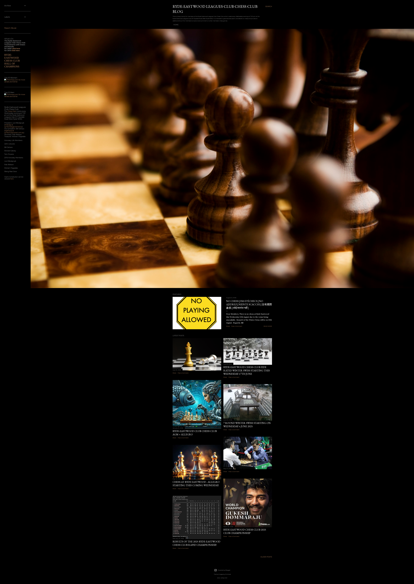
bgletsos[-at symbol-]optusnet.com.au (14, 132)
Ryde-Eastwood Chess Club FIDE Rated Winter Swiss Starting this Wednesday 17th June (246, 370)
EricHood (228, 574)
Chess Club (12, 111)
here (12, 179)
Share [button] (228, 326)
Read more (268, 326)
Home (176, 25)
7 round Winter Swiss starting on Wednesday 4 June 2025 (247, 424)
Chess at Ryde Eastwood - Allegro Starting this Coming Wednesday (196, 483)
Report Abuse (10, 28)
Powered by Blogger (224, 570)
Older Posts (266, 557)
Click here (16, 49)
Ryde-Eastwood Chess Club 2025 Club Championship (244, 531)
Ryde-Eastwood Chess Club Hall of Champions (12, 60)
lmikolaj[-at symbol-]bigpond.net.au (13, 126)
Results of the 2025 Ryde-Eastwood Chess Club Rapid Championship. (196, 543)
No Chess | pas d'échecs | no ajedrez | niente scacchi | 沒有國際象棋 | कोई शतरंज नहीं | (249, 304)
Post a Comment (236, 326)
